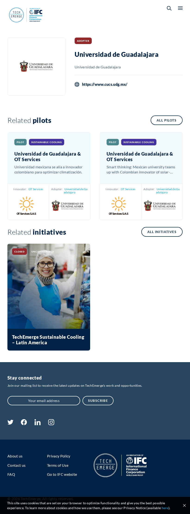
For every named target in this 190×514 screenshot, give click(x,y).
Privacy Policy (58, 456)
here (165, 508)
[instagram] (51, 423)
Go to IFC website (62, 474)
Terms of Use (57, 465)
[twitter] (10, 423)
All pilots (167, 120)
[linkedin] (37, 423)
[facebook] (24, 423)
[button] (169, 8)
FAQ (11, 474)
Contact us (16, 465)
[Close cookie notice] (184, 505)
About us (15, 456)
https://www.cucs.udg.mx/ (104, 84)
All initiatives (162, 232)
